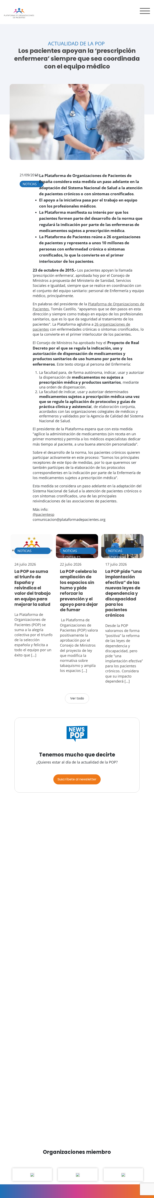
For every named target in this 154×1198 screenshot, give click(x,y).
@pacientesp (43, 514)
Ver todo (77, 698)
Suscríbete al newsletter (77, 779)
